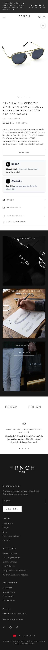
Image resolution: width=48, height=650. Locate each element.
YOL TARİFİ (24, 353)
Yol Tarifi (6, 540)
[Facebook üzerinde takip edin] (4, 627)
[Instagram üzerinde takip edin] (10, 627)
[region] (24, 433)
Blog (5, 532)
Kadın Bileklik (9, 600)
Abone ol (12, 509)
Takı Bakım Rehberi (11, 536)
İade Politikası (9, 566)
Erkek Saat (7, 587)
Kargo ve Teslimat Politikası (15, 570)
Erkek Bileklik (9, 592)
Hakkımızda (8, 523)
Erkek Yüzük (8, 596)
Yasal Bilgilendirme (11, 557)
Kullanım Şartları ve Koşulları (16, 575)
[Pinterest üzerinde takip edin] (17, 627)
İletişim (6, 527)
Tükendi (24, 153)
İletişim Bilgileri (10, 553)
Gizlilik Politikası (10, 562)
